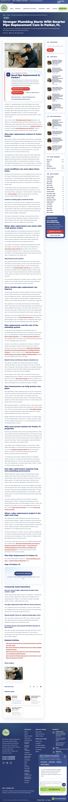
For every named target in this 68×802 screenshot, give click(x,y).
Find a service (44, 761)
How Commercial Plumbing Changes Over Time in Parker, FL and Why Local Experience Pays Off (21, 547)
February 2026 (51, 189)
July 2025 (49, 204)
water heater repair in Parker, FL (13, 249)
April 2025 (49, 210)
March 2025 (50, 212)
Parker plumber (12, 194)
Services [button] (17, 8)
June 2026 (49, 181)
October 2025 (50, 197)
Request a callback (45, 764)
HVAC (48, 162)
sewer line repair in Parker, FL (31, 336)
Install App (27, 759)
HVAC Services (28, 740)
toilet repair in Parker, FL (22, 378)
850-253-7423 (59, 745)
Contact (55, 8)
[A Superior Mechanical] (4, 8)
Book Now (63, 8)
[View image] (14, 673)
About (26, 734)
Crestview (38, 743)
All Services (27, 738)
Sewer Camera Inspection (12, 336)
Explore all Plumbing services (28, 97)
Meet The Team (28, 736)
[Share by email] (40, 686)
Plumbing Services (26, 742)
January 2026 (50, 191)
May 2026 (49, 183)
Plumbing (49, 166)
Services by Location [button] (29, 8)
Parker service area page (19, 507)
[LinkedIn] (10, 762)
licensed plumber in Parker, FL (22, 267)
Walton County (39, 736)
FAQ (25, 764)
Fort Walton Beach (40, 745)
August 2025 (50, 202)
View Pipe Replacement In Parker (20, 88)
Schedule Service (55, 231)
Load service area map (23, 573)
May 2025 (49, 208)
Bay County (39, 731)
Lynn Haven (39, 749)
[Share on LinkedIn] (33, 686)
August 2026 (50, 177)
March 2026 (50, 187)
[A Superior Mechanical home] (6, 732)
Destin (37, 751)
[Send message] (64, 784)
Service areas (52, 761)
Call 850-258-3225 (18, 92)
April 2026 (49, 185)
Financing (26, 780)
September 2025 (51, 200)
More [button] (48, 8)
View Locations (55, 235)
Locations (42, 8)
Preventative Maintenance (27, 777)
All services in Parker (16, 97)
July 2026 (49, 179)
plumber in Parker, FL (36, 126)
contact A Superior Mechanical (17, 560)
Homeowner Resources (27, 757)
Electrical (49, 159)
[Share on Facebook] (30, 686)
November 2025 (51, 195)
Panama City (39, 741)
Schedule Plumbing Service (32, 92)
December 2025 (51, 193)
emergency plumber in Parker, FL (20, 449)
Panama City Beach (40, 747)
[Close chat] (65, 756)
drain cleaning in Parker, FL (26, 317)
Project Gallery (28, 754)
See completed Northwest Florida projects (20, 99)
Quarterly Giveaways (27, 770)
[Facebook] (3, 762)
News (8, 15)
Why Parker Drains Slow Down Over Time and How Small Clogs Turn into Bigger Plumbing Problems (22, 350)
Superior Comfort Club (27, 774)
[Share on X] (37, 686)
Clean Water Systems (35, 409)
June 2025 (49, 206)
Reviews (26, 766)
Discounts (27, 768)
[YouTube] (7, 762)
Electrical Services (26, 746)
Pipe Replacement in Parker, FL (24, 120)
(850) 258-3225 (60, 2)
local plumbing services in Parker (24, 128)
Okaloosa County (40, 734)
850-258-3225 (60, 735)
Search (50, 50)
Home (11, 8)
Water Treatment (51, 168)
